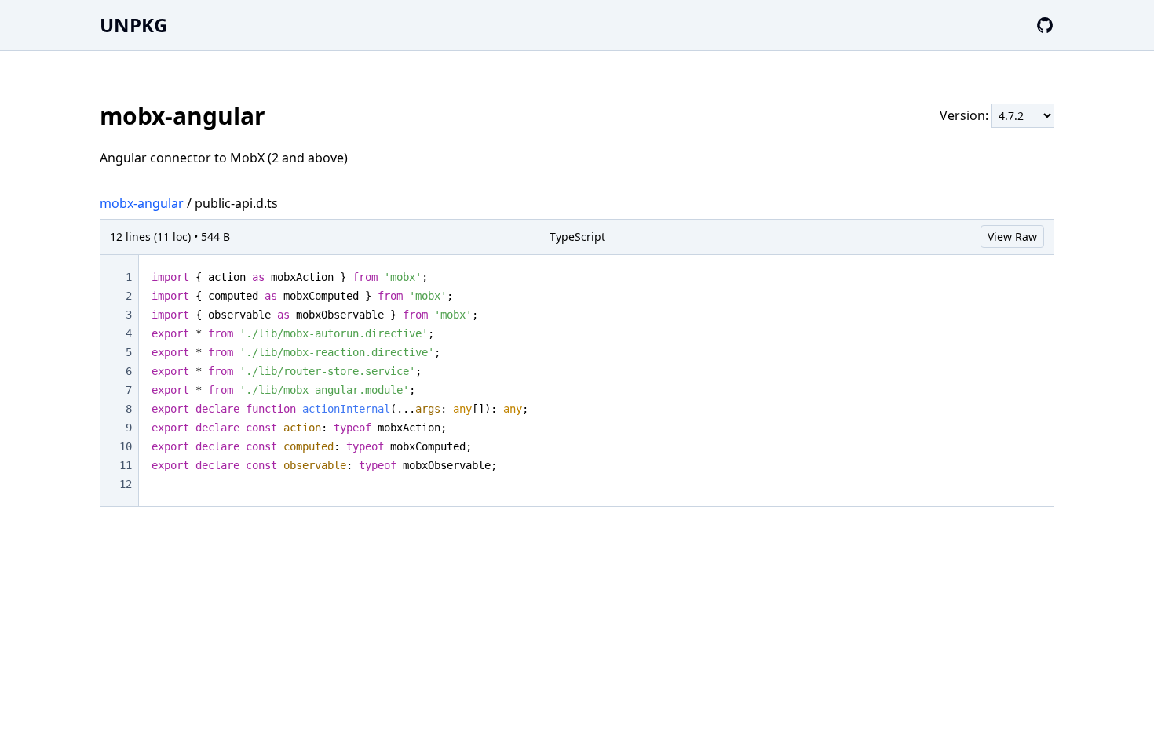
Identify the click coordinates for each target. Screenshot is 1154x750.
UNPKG (133, 25)
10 (125, 446)
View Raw (1012, 236)
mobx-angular (142, 203)
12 (125, 484)
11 (125, 465)
